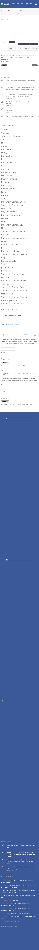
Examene (5, 182)
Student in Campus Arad (12, 287)
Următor (35, 65)
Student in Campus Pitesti (13, 303)
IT (2, 142)
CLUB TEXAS (16, 900)
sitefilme (5, 890)
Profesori (5, 270)
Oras (3, 241)
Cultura (4, 195)
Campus (5, 132)
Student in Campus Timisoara (15, 231)
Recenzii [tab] (27, 48)
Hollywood (6, 277)
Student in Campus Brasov (13, 280)
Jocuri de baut (7, 267)
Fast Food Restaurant (24, 44)
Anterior (4, 65)
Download (6, 208)
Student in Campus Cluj (12, 224)
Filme (3, 192)
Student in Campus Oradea (14, 297)
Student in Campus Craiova (14, 254)
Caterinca (5, 169)
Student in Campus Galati (13, 237)
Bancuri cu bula (8, 260)
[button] (4, 29)
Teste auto (6, 283)
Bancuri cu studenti (10, 215)
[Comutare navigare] (36, 3)
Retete (4, 165)
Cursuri (4, 146)
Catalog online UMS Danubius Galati (20, 913)
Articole (4, 129)
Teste (4, 264)
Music (4, 221)
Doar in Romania (9, 178)
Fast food (12, 42)
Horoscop (5, 228)
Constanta (6, 185)
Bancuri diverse (8, 162)
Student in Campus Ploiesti (14, 290)
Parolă (3, 352)
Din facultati (7, 155)
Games (4, 218)
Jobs (3, 159)
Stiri (3, 139)
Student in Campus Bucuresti (15, 201)
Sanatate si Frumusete (12, 136)
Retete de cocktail (9, 244)
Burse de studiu (8, 188)
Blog (3, 257)
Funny (4, 152)
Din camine (6, 175)
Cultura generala (9, 300)
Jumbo (17, 921)
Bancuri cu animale (10, 251)
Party (3, 247)
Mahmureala (7, 293)
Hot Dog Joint (34, 44)
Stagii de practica (9, 211)
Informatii (6, 149)
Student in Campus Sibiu (13, 274)
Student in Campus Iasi (12, 205)
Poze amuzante (8, 172)
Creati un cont (13, 366)
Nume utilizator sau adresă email (9, 346)
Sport (3, 198)
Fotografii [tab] (11, 48)
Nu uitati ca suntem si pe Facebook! (10, 324)
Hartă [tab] (19, 48)
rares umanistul (7, 895)
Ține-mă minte (6, 359)
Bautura (5, 234)
